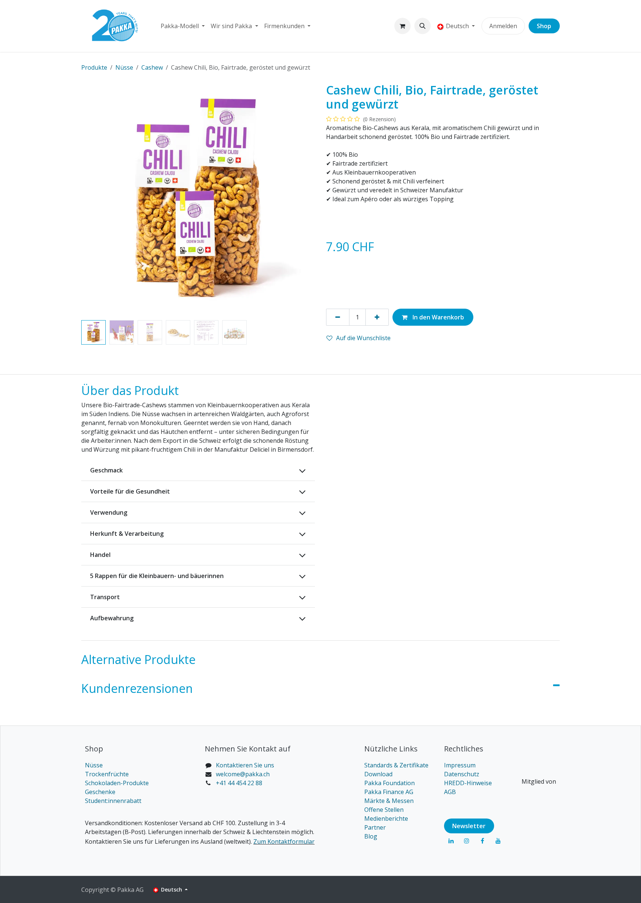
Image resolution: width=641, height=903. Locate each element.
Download (378, 774)
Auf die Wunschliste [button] (363, 338)
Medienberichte (386, 818)
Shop (544, 26)
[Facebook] (482, 841)
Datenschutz (461, 774)
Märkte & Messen (389, 801)
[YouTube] (498, 841)
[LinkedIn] (451, 841)
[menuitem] (183, 26)
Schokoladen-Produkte (117, 783)
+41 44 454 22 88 (239, 783)
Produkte (94, 67)
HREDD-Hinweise (468, 783)
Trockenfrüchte (107, 774)
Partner (375, 827)
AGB (450, 792)
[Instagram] (467, 841)
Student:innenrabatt (113, 801)
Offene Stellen (384, 810)
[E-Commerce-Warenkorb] (402, 26)
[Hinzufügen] (377, 317)
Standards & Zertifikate (396, 765)
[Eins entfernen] (337, 317)
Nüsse (94, 765)
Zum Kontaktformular (284, 841)
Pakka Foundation (389, 783)
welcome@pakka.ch (243, 774)
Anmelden (503, 26)
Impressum (460, 765)
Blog (370, 836)
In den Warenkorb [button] (437, 317)
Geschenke (100, 792)
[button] (422, 26)
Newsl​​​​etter (469, 826)
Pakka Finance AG (388, 792)
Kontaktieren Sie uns (245, 765)
